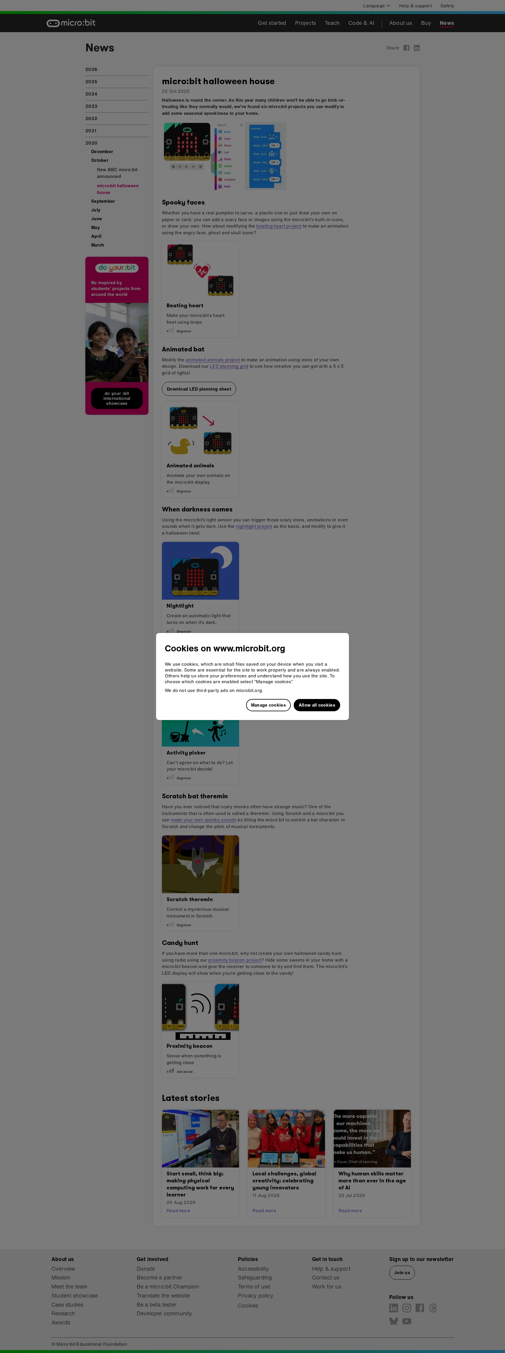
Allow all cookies (317, 705)
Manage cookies (268, 705)
